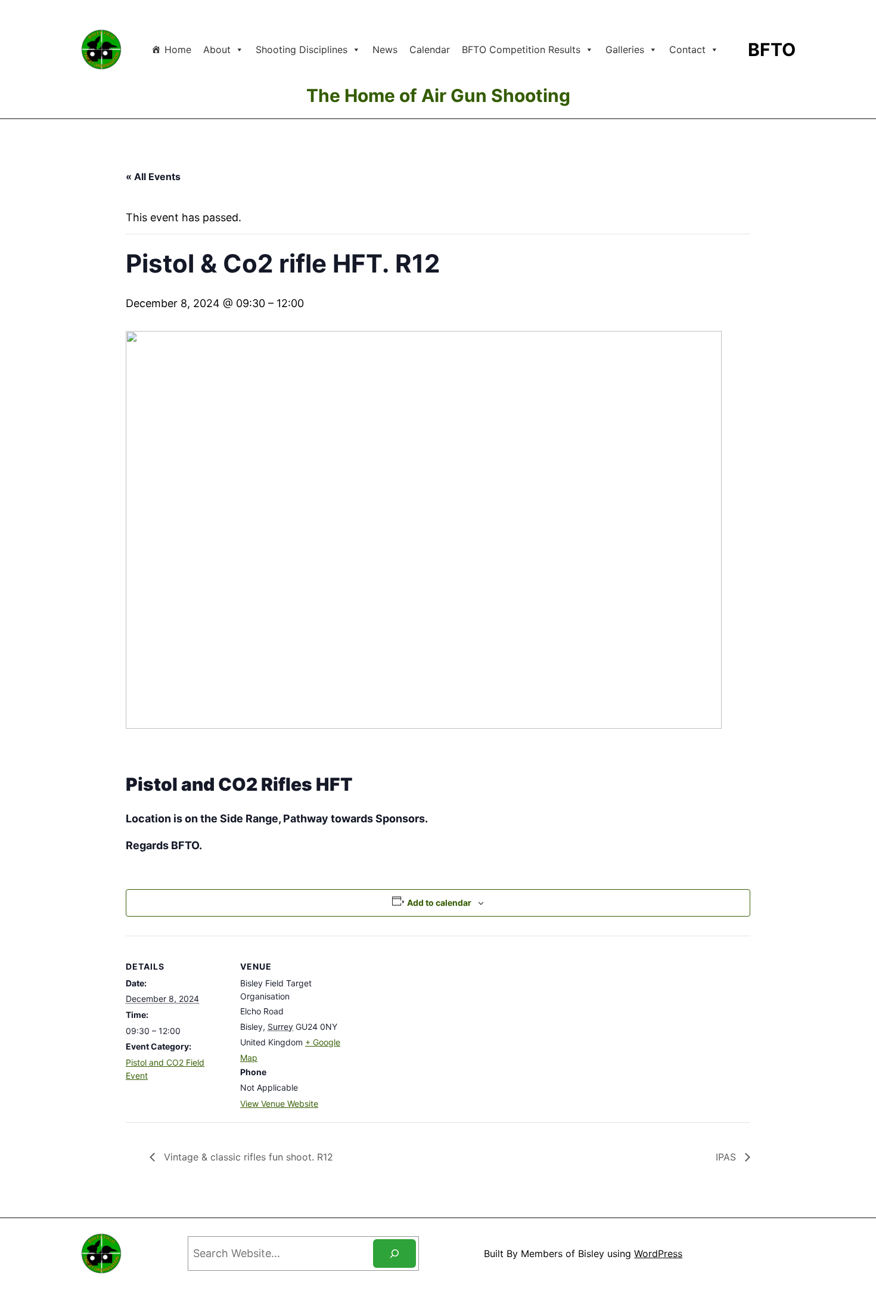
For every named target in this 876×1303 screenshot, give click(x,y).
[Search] (394, 1253)
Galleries (624, 49)
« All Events (153, 176)
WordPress (658, 1253)
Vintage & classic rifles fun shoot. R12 (247, 1157)
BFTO (772, 49)
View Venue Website (279, 1103)
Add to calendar (439, 902)
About (217, 49)
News (384, 49)
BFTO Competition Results (521, 49)
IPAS (727, 1157)
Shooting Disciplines (301, 49)
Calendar (429, 49)
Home (177, 49)
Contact (687, 49)
